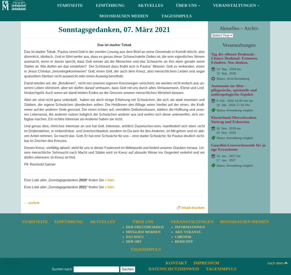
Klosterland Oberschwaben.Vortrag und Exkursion (234, 119)
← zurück (31, 203)
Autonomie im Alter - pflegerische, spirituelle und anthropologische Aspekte (234, 90)
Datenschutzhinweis (173, 268)
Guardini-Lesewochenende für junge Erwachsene (238, 147)
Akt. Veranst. (188, 232)
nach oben (276, 263)
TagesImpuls (176, 16)
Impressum (206, 263)
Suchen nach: (62, 269)
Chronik (183, 237)
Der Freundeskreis (145, 227)
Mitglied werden (143, 232)
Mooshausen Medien (123, 16)
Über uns (187, 5)
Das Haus (135, 237)
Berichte (184, 241)
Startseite (70, 5)
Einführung (110, 5)
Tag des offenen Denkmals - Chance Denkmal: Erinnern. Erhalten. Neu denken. (234, 58)
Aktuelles (150, 5)
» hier (109, 180)
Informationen (190, 227)
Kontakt (176, 263)
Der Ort (134, 241)
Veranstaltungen (235, 5)
